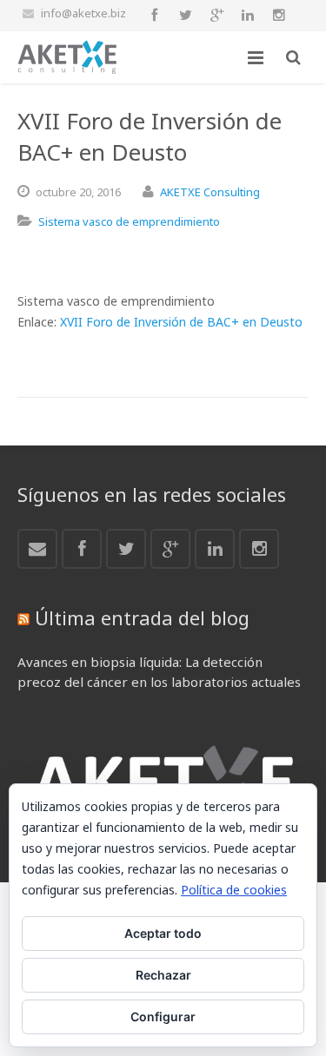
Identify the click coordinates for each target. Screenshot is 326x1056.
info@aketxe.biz (83, 13)
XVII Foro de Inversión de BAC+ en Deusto (181, 322)
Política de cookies (234, 889)
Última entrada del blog (142, 617)
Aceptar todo (163, 933)
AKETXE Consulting (210, 192)
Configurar (163, 1016)
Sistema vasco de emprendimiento (129, 221)
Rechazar (163, 974)
